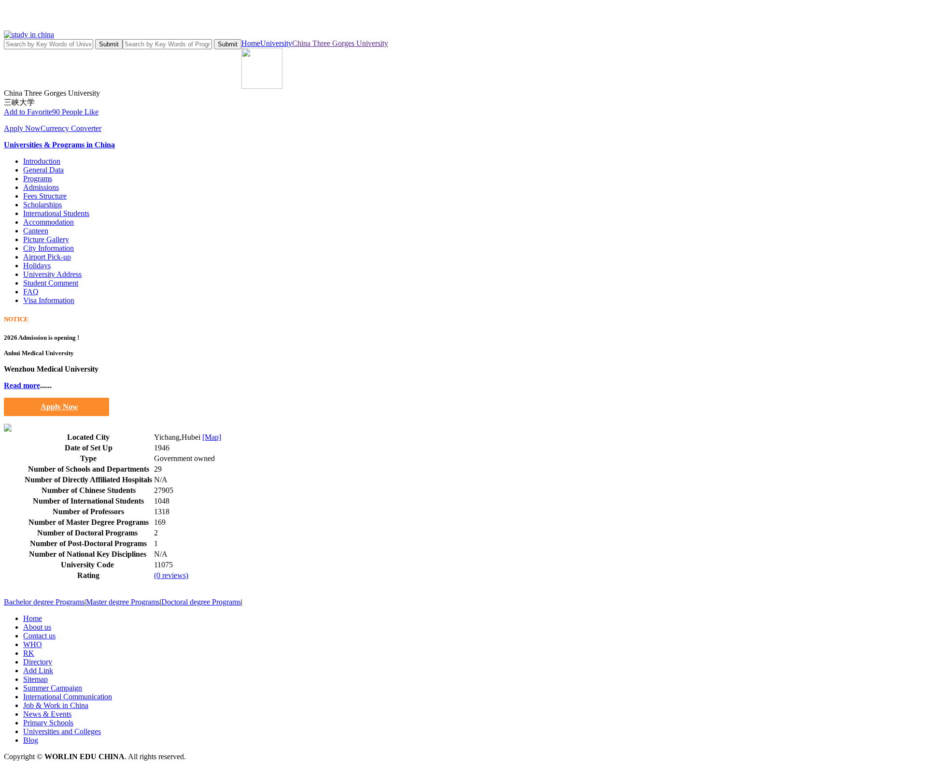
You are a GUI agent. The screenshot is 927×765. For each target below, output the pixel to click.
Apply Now (22, 128)
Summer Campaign (52, 688)
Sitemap (35, 679)
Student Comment (50, 283)
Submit (109, 44)
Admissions (41, 187)
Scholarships (42, 205)
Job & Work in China (55, 705)
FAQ (31, 292)
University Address (52, 274)
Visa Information (48, 300)
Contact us (39, 636)
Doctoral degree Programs (201, 602)
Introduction (41, 161)
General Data (43, 170)
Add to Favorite (28, 112)
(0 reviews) (171, 575)
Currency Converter (71, 128)
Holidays (37, 265)
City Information (48, 248)
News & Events (47, 714)
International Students (56, 213)
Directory (37, 662)
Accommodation (48, 222)
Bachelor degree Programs (44, 602)
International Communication (67, 697)
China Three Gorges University (340, 43)
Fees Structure (45, 196)
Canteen (35, 231)
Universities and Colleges (62, 731)
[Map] (211, 437)
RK (28, 653)
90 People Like (75, 112)
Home (250, 43)
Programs (37, 178)
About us (37, 627)
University (276, 43)
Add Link (38, 670)
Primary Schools (48, 723)
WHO (32, 644)
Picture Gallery (46, 239)
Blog (30, 740)
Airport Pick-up (47, 257)
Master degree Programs (123, 602)
